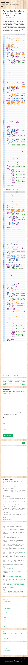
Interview (13, 635)
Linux (5, 617)
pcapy (4, 636)
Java (4, 610)
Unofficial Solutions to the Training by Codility (15, 528)
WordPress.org (7, 652)
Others (5, 619)
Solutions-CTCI (9, 375)
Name (4, 417)
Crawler (21, 633)
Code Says (5, 2)
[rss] (2, 7)
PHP (8, 636)
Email (4, 423)
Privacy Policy (15, 663)
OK (11, 663)
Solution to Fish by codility (12, 561)
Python (5, 621)
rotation (16, 636)
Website (4, 429)
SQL (4, 626)
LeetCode (5, 615)
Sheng (11, 17)
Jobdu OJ (5, 612)
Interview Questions (8, 608)
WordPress (9, 638)
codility (16, 633)
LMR (21, 635)
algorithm (5, 633)
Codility (5, 606)
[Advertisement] (14, 357)
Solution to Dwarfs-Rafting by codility (16, 584)
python (11, 636)
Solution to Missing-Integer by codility (14, 576)
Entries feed (6, 648)
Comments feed (7, 650)
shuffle (20, 636)
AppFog (10, 633)
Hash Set (8, 635)
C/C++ (5, 375)
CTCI (17, 375)
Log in (5, 646)
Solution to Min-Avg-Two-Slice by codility (14, 545)
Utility (4, 638)
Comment (5, 396)
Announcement (7, 601)
